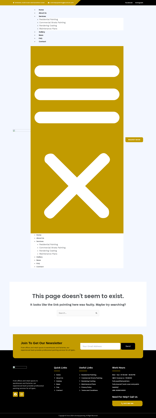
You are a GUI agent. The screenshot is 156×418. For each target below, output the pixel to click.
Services (42, 16)
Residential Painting (48, 19)
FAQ (40, 38)
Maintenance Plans (48, 29)
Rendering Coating (48, 25)
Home (41, 10)
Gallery (42, 32)
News (41, 35)
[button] (77, 139)
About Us (42, 13)
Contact (42, 41)
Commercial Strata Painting (52, 22)
